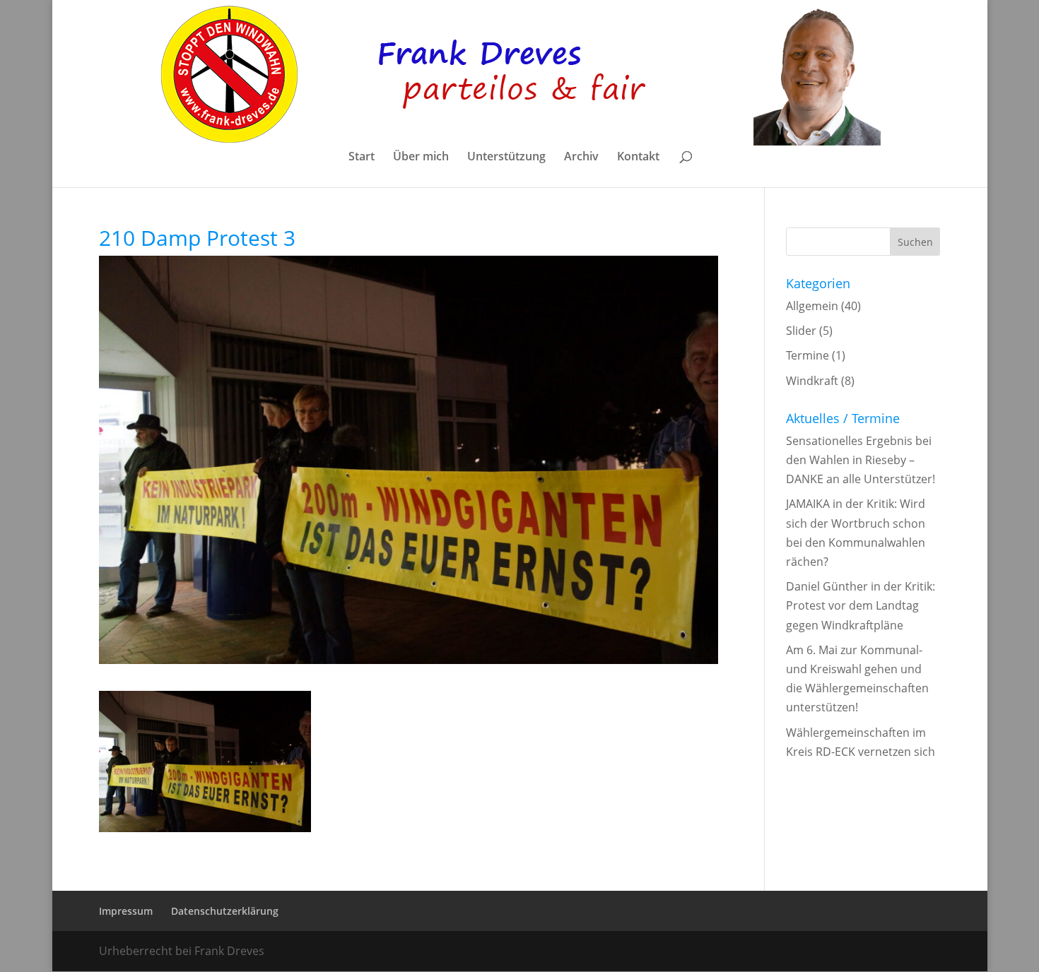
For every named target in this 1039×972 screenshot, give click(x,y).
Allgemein (812, 306)
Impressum (126, 911)
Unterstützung (506, 157)
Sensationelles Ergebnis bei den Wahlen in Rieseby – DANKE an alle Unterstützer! (860, 460)
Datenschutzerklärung (224, 911)
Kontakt (638, 157)
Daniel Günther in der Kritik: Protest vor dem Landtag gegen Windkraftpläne (860, 605)
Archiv (581, 157)
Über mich (421, 157)
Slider (801, 330)
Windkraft (812, 381)
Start (361, 157)
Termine (807, 355)
